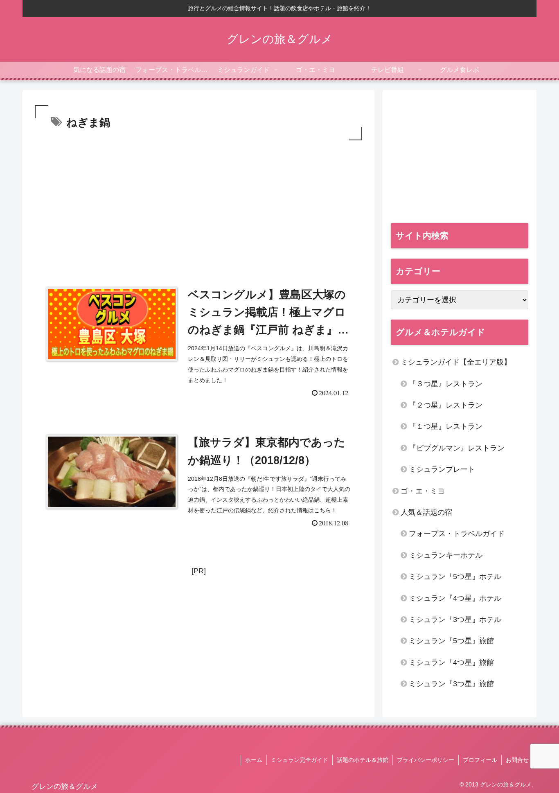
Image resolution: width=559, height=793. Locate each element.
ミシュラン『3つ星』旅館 (451, 684)
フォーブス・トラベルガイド (457, 533)
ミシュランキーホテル (445, 555)
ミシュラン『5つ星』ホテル (455, 576)
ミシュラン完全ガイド (299, 760)
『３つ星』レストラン (445, 384)
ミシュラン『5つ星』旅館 (451, 641)
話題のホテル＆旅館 (362, 760)
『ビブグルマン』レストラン (457, 448)
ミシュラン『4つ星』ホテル (455, 598)
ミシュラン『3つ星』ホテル (455, 619)
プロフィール (480, 760)
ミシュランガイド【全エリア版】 (456, 362)
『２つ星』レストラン (445, 405)
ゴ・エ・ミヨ (423, 491)
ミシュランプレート (442, 469)
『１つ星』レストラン (445, 426)
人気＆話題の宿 (426, 512)
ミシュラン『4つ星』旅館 (451, 662)
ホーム (253, 760)
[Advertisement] (198, 203)
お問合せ (517, 760)
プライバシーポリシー (425, 760)
